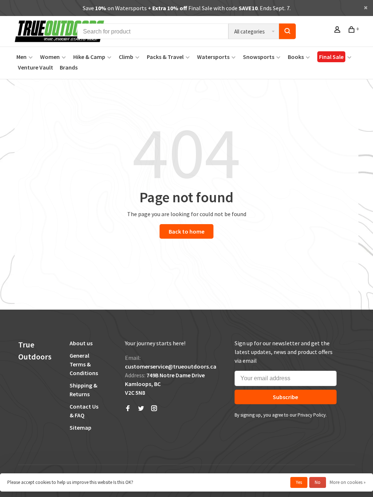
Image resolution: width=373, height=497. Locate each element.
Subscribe (285, 397)
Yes (299, 482)
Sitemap (80, 427)
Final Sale (331, 56)
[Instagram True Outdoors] (154, 408)
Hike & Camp (89, 56)
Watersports (213, 56)
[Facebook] (128, 408)
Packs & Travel (165, 56)
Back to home (186, 231)
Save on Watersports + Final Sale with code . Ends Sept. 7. (187, 8)
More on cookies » (348, 482)
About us (81, 343)
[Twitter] (141, 408)
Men (21, 56)
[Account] (338, 30)
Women (50, 56)
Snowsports (258, 56)
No (318, 482)
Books (296, 56)
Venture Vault (35, 67)
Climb (126, 56)
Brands (69, 67)
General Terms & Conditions (84, 364)
